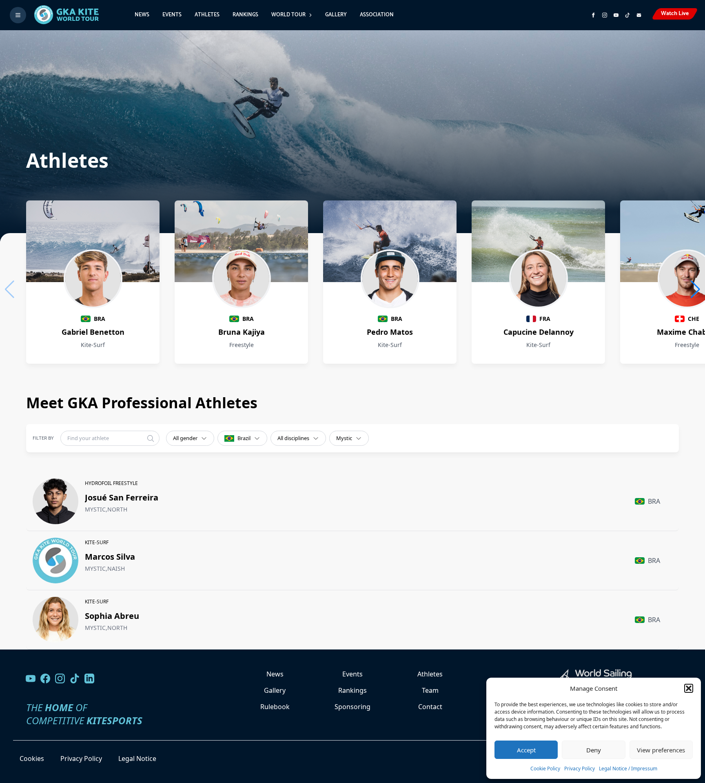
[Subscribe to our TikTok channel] (627, 15)
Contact (430, 706)
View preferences (661, 750)
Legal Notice (137, 758)
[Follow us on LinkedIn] (89, 678)
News (142, 15)
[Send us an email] (638, 15)
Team (430, 690)
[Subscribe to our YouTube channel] (616, 15)
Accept (526, 750)
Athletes (207, 15)
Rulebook (275, 706)
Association (377, 15)
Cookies (32, 758)
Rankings (245, 15)
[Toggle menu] (18, 15)
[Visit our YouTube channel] (30, 678)
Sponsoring (352, 706)
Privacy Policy (579, 768)
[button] (689, 688)
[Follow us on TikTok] (75, 678)
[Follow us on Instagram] (604, 15)
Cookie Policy (545, 768)
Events (172, 15)
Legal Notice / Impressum (628, 768)
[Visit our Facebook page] (45, 678)
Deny (593, 750)
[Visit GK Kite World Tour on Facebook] (593, 15)
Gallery (336, 15)
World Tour (288, 15)
